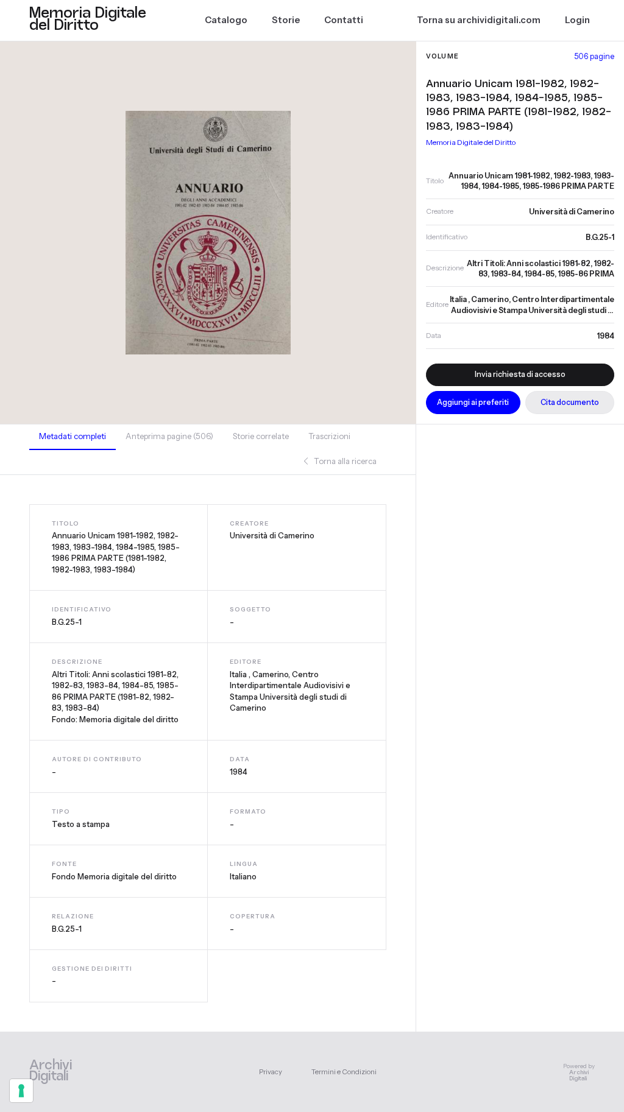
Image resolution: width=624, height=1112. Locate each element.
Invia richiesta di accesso (520, 374)
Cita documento (570, 402)
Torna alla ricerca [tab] (344, 461)
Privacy (270, 1072)
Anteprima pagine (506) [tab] (169, 436)
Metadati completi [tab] (72, 436)
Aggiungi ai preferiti (473, 402)
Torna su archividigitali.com (479, 20)
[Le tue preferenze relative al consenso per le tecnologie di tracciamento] (21, 1090)
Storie (286, 20)
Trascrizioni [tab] (329, 436)
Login (577, 20)
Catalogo (226, 20)
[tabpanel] (207, 753)
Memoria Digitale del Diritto (471, 142)
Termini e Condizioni (344, 1072)
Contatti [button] (343, 20)
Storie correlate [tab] (261, 436)
